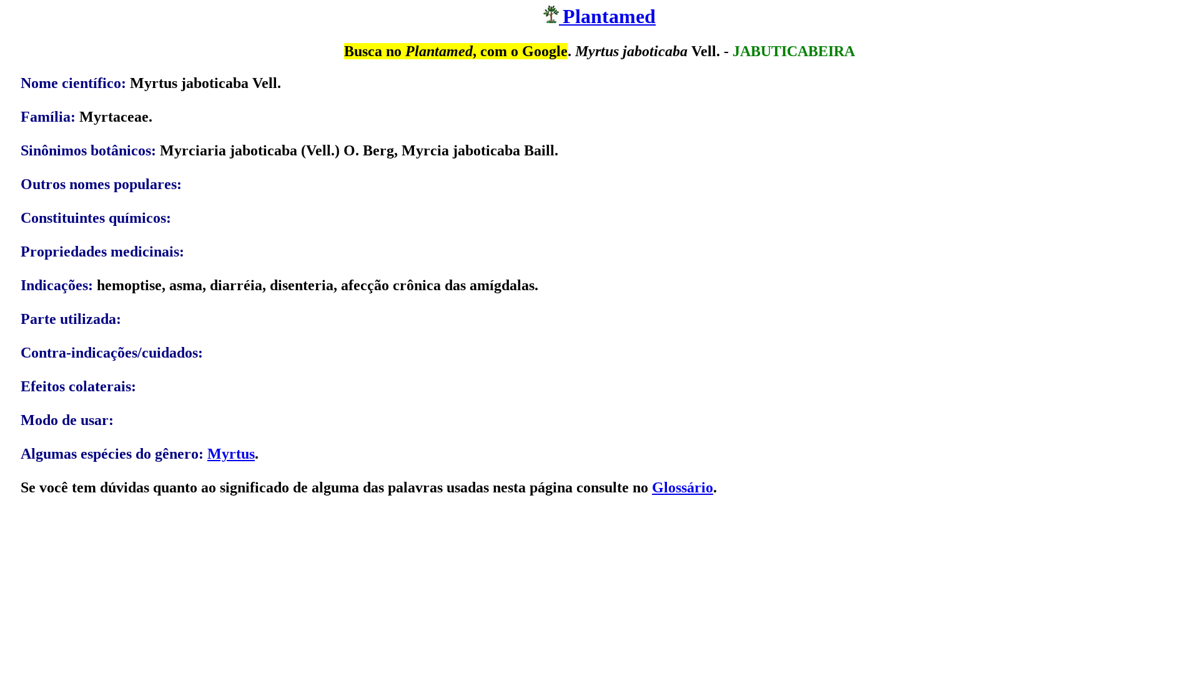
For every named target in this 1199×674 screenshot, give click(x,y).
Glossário (682, 487)
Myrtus (231, 454)
